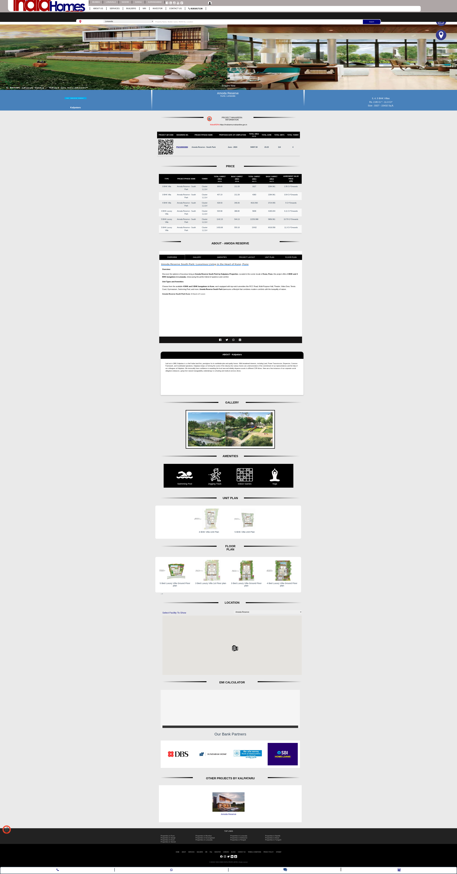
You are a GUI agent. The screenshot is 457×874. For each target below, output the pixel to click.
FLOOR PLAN (291, 257)
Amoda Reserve (228, 814)
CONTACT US (242, 852)
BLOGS (233, 852)
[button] (235, 648)
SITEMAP (278, 852)
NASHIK (125, 2)
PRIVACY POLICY (268, 852)
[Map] (402, 35)
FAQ (211, 852)
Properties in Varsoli (168, 842)
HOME (177, 852)
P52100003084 (182, 147)
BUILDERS (200, 852)
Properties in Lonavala (204, 840)
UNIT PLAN (269, 257)
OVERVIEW (172, 257)
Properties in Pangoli (238, 840)
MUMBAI (96, 2)
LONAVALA (111, 2)
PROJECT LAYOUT (247, 257)
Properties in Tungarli (273, 840)
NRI (206, 852)
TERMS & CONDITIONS (254, 852)
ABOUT (184, 852)
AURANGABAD (155, 2)
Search (371, 22)
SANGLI (138, 2)
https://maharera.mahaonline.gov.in (233, 125)
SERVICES (191, 852)
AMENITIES (222, 257)
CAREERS (226, 852)
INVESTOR (217, 852)
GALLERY (197, 257)
